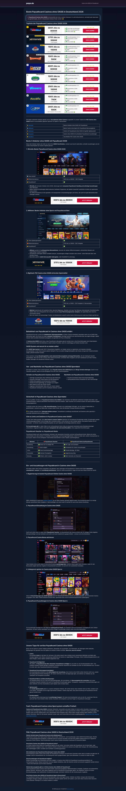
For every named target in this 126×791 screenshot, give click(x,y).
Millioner (31, 128)
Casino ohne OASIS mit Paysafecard (90, 3)
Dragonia (31, 134)
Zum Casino (90, 30)
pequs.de (30, 3)
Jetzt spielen (87, 200)
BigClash (31, 131)
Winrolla (31, 125)
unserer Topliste (47, 500)
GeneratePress (70, 788)
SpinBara (31, 136)
